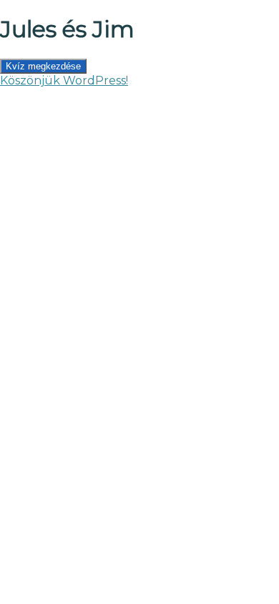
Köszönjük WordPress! (64, 80)
